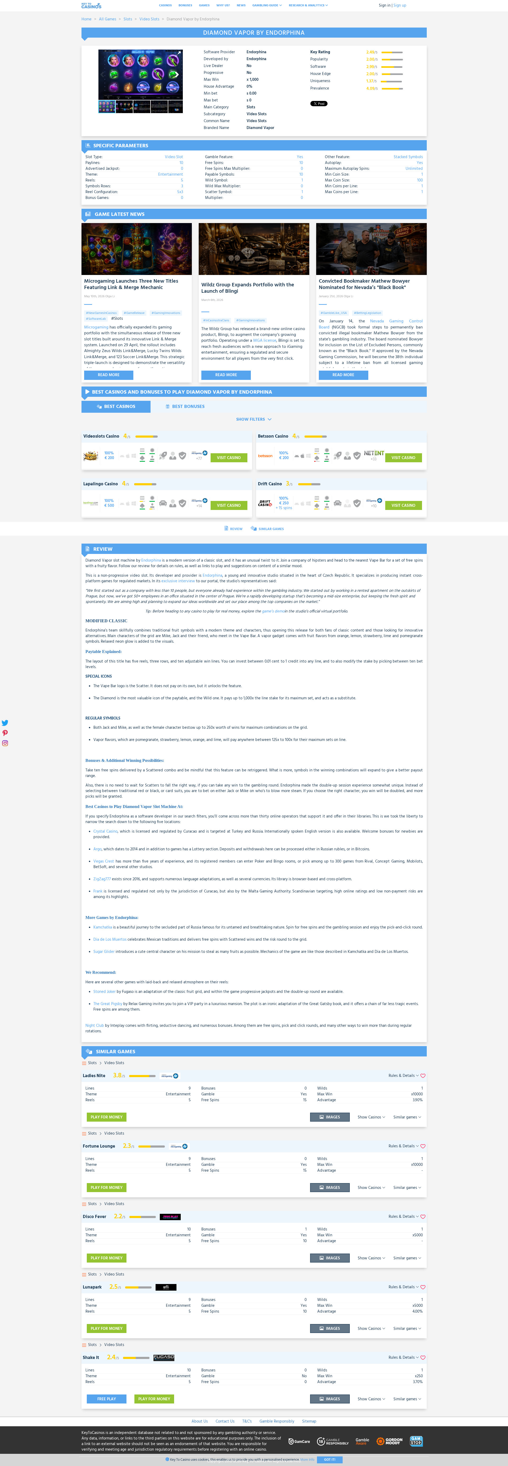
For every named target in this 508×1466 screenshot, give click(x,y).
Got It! (329, 1460)
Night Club (94, 1026)
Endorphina (256, 52)
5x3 (180, 192)
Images (332, 1117)
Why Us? (223, 5)
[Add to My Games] (422, 1076)
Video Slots (149, 19)
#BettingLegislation (367, 313)
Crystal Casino (105, 831)
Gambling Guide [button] (265, 5)
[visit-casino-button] (109, 455)
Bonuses (185, 5)
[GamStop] (416, 1441)
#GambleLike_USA (334, 313)
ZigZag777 (102, 879)
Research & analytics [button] (307, 5)
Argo (97, 849)
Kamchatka (102, 927)
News (241, 5)
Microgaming (96, 327)
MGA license (264, 340)
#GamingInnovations (166, 313)
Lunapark (92, 1287)
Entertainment (170, 174)
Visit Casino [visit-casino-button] (229, 458)
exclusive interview (178, 581)
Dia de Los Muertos (109, 939)
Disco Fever (94, 1216)
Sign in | (385, 5)
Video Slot (174, 157)
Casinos (165, 5)
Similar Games (271, 529)
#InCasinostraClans (216, 320)
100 (420, 180)
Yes (300, 157)
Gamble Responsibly (277, 1421)
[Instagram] (4, 743)
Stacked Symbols (408, 157)
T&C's (247, 1421)
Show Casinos (370, 1117)
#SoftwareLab (96, 319)
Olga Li (110, 296)
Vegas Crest (103, 861)
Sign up (399, 5)
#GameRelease (134, 313)
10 (181, 163)
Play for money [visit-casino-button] (107, 1117)
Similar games (405, 1117)
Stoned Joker (104, 992)
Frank (97, 891)
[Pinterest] (4, 733)
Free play (106, 1399)
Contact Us (225, 1421)
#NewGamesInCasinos (101, 313)
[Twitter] (4, 723)
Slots (128, 19)
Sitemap (309, 1421)
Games (204, 5)
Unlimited (414, 169)
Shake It (91, 1357)
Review (235, 529)
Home (86, 19)
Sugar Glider (104, 952)
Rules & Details (402, 1076)
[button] (178, 54)
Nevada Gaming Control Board (371, 324)
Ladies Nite (94, 1075)
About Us (200, 1421)
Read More (109, 375)
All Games (107, 19)
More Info (307, 1460)
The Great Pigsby (107, 1004)
